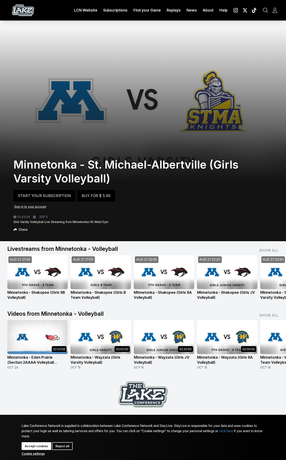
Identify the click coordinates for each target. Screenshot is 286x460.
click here (226, 431)
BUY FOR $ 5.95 (96, 195)
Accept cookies (36, 446)
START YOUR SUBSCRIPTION (44, 195)
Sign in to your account (30, 206)
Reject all (62, 446)
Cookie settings (33, 453)
